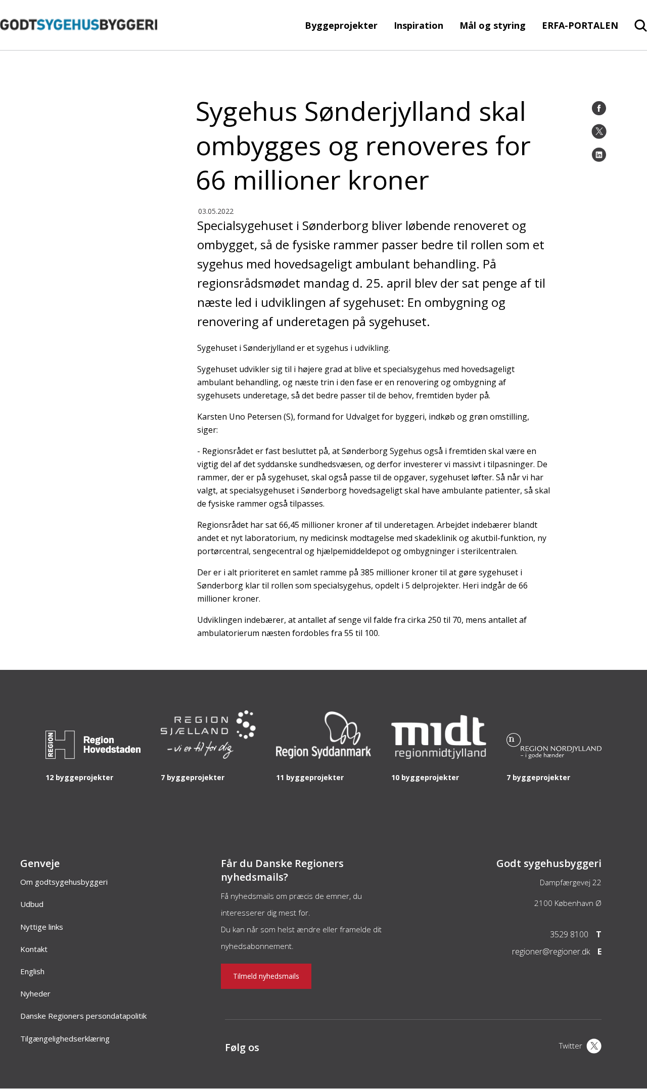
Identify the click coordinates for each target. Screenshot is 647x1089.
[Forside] (78, 45)
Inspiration (418, 25)
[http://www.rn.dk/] (554, 756)
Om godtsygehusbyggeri (64, 882)
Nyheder (35, 993)
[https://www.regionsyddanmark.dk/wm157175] (323, 756)
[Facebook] (599, 108)
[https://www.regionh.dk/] (93, 756)
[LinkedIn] (599, 154)
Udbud (31, 904)
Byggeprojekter (341, 25)
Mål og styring (492, 25)
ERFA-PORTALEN (580, 25)
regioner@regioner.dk (551, 951)
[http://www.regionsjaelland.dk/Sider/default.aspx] (208, 756)
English (32, 971)
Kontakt (34, 949)
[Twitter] (599, 131)
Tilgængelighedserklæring (65, 1038)
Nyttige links (41, 927)
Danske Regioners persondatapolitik (83, 1016)
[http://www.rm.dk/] (438, 756)
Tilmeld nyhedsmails (266, 976)
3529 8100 (569, 934)
